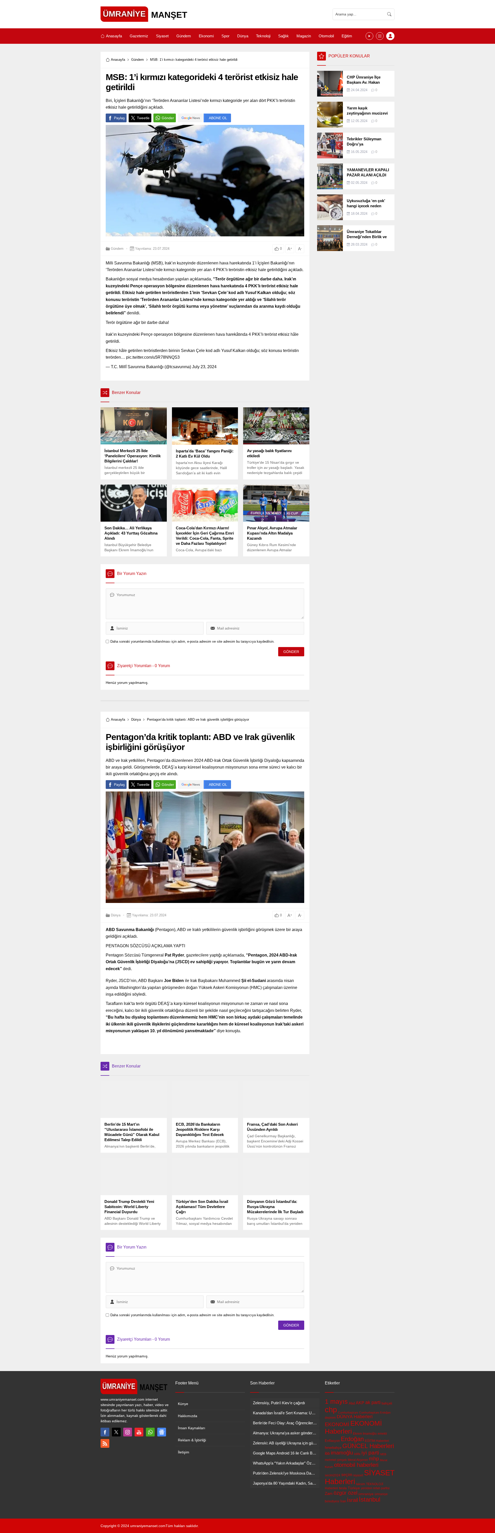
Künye (183, 1404)
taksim (360, 1484)
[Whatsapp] (150, 1432)
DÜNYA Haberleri (355, 1416)
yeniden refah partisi (375, 1488)
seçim (346, 1474)
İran (343, 1501)
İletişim (183, 1452)
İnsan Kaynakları (191, 1428)
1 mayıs (336, 1401)
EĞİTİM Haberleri (377, 1441)
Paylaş (119, 118)
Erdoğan (352, 1438)
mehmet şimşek (336, 1460)
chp (331, 1409)
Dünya (136, 719)
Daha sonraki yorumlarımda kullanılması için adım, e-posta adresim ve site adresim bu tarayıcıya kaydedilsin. (192, 641)
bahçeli (387, 1403)
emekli (382, 1433)
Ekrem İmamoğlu (365, 1433)
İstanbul (369, 1499)
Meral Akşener (358, 1460)
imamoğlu (342, 1453)
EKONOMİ (337, 1424)
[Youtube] (139, 1432)
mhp (374, 1458)
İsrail (352, 1500)
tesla (343, 1488)
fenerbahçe (333, 1448)
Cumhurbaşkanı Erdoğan (375, 1412)
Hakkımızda (187, 1416)
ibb (327, 1453)
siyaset (358, 1475)
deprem (330, 1417)
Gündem (137, 60)
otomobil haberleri (356, 1465)
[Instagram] (127, 1432)
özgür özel (345, 1493)
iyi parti (370, 1453)
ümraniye (366, 1494)
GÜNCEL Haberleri (368, 1446)
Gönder (168, 118)
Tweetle (143, 118)
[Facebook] (105, 1432)
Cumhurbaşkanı (348, 1412)
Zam (329, 1493)
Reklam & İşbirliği (192, 1440)
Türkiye (354, 1488)
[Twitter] (116, 1432)
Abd (352, 1403)
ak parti (373, 1402)
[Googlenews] (161, 1432)
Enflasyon (332, 1441)
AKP (360, 1402)
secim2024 (332, 1475)
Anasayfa (118, 60)
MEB (383, 1454)
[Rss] (105, 1443)
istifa (357, 1454)
